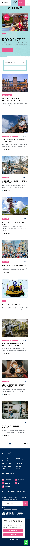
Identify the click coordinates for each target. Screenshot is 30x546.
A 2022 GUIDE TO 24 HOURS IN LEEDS (14, 265)
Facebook (7, 483)
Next (25, 443)
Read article (7, 50)
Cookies (15, 542)
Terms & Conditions (15, 539)
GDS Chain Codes (6, 463)
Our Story (18, 466)
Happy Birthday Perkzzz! (11, 304)
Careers (18, 468)
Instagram (21, 479)
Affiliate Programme (21, 459)
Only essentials (13, 530)
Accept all (13, 534)
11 (20, 443)
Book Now (20, 3)
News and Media (6, 466)
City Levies (19, 463)
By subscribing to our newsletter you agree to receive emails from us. (15, 508)
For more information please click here (10, 509)
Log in (14, 4)
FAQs (3, 468)
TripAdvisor (8, 479)
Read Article (7, 108)
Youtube (7, 486)
